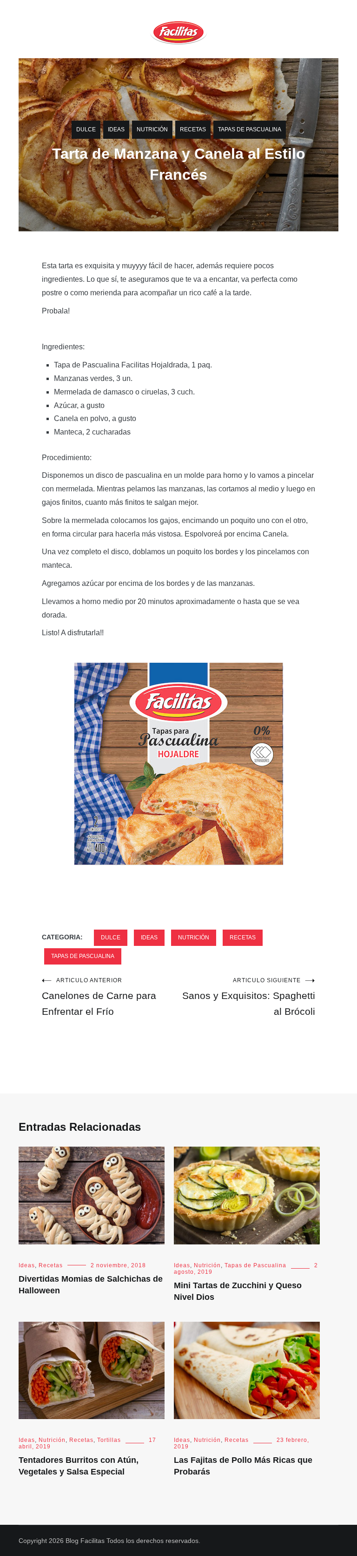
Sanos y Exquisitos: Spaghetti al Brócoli (248, 997)
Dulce (86, 129)
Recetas (193, 129)
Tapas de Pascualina (249, 129)
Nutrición (152, 129)
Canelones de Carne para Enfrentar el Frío (99, 997)
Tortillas (109, 1440)
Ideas (116, 129)
